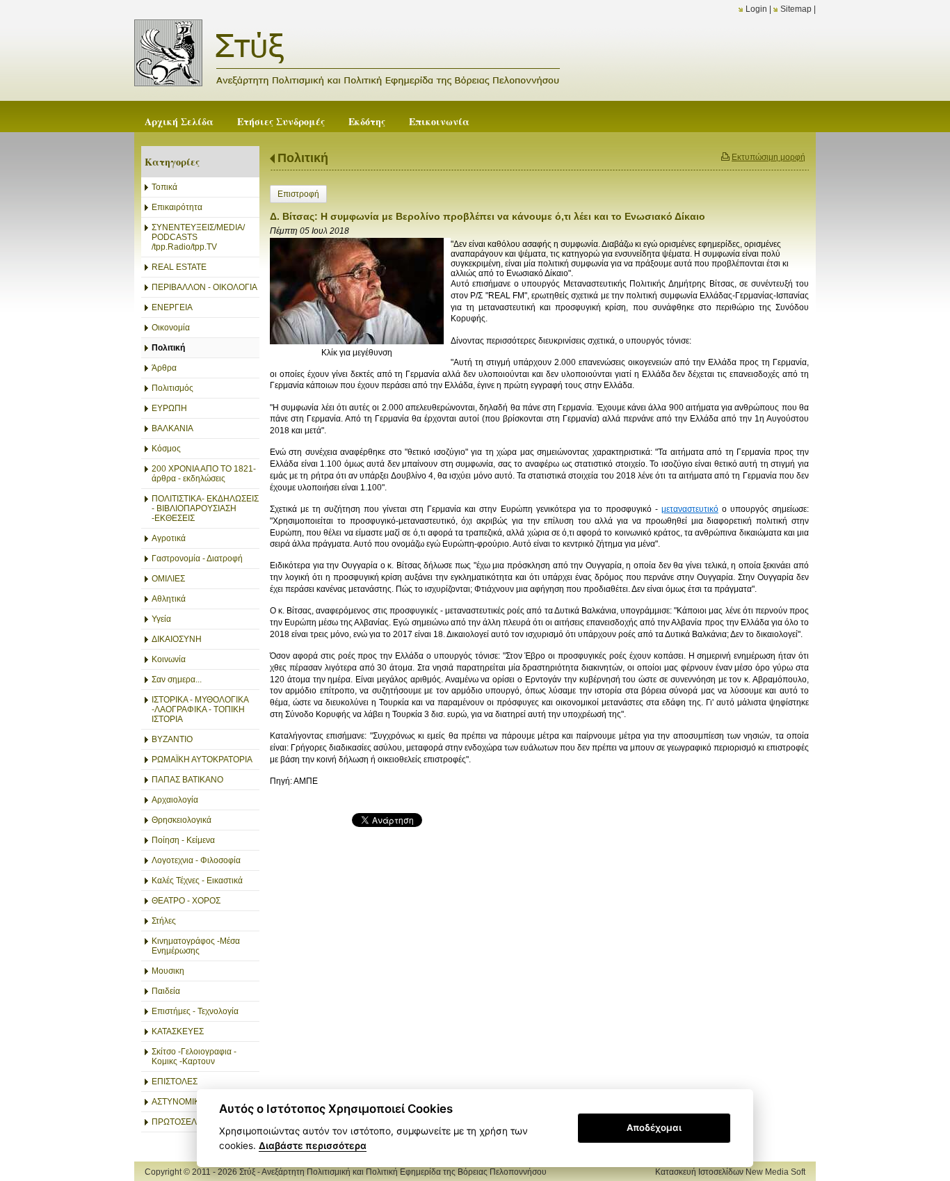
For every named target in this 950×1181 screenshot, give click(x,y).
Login (756, 9)
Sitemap (796, 9)
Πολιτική (302, 158)
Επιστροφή (298, 194)
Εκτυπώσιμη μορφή (768, 157)
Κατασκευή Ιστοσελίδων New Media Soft (730, 1172)
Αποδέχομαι (654, 1127)
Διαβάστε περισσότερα (313, 1145)
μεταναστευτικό (689, 509)
